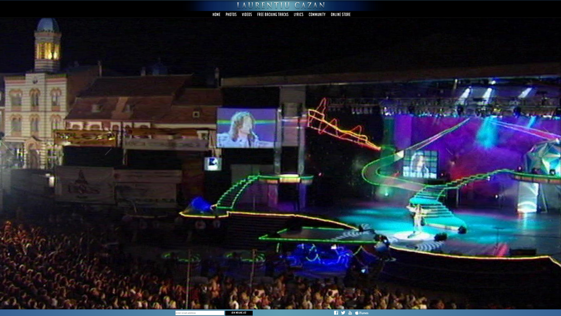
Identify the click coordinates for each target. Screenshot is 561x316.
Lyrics (299, 15)
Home (216, 15)
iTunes (362, 313)
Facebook (336, 313)
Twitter (343, 313)
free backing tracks (273, 15)
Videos (247, 15)
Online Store (341, 15)
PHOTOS (231, 15)
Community (317, 15)
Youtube (350, 313)
